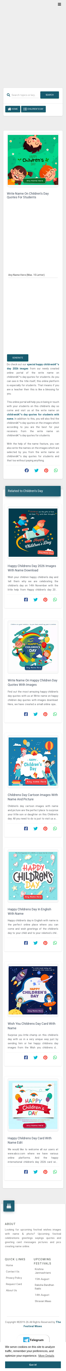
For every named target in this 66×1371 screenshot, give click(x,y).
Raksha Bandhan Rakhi (44, 1286)
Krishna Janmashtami (43, 1271)
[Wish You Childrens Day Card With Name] (33, 990)
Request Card (14, 1284)
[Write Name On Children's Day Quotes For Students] (33, 159)
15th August (42, 1279)
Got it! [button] (33, 1364)
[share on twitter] (36, 471)
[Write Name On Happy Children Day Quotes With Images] (33, 647)
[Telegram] (33, 1340)
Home (14, 109)
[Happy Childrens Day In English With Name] (33, 875)
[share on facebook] (27, 471)
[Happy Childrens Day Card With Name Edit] (33, 1104)
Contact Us (12, 1271)
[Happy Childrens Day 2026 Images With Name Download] (33, 532)
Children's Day (35, 109)
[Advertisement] (33, 41)
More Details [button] (46, 1355)
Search (50, 95)
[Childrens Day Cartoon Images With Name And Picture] (33, 761)
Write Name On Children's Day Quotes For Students (28, 195)
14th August (42, 1294)
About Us (11, 1290)
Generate (17, 358)
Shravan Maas (43, 1301)
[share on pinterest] (46, 471)
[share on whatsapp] (56, 471)
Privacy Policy (14, 1277)
